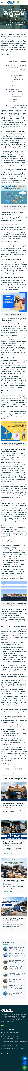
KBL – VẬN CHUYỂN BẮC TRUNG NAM (15, 980)
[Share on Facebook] (10, 769)
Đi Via (14, 101)
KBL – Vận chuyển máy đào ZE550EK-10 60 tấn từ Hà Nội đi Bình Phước (16, 962)
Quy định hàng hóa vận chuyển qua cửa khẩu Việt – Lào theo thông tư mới (13, 804)
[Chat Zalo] (25, 1063)
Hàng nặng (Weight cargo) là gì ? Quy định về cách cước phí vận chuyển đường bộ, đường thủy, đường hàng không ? (17, 993)
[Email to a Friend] (15, 769)
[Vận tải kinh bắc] (14, 2)
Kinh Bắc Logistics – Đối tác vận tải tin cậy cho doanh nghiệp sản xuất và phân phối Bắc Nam (17, 949)
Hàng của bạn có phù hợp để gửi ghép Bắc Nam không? (13, 919)
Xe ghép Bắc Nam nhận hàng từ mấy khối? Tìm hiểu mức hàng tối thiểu (14, 842)
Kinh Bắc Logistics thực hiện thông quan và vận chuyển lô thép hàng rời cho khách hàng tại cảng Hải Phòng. (17, 987)
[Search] (26, 2)
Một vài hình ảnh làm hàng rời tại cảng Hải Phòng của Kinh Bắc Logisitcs (17, 975)
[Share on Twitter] (12, 769)
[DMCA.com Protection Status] (4, 1025)
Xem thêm (6, 815)
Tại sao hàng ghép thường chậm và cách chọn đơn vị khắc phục (13, 881)
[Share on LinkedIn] (20, 769)
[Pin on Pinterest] (18, 769)
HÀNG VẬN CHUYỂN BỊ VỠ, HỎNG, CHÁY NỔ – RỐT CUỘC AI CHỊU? (16, 968)
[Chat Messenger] (25, 1058)
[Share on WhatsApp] (7, 769)
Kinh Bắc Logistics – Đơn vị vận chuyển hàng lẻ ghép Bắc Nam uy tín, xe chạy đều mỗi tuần (17, 955)
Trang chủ (10, 20)
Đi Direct (14, 99)
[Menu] (2, 2)
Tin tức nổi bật (12, 774)
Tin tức (17, 20)
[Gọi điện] (25, 1068)
